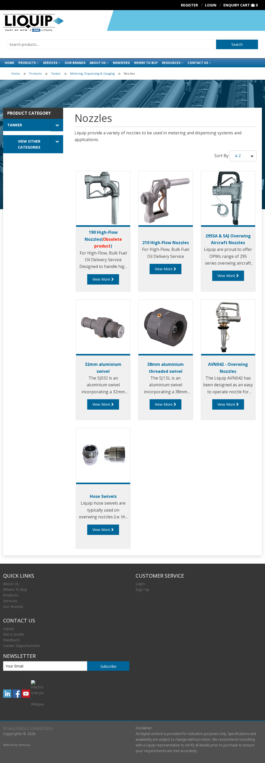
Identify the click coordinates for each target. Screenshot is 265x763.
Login (140, 583)
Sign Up (142, 589)
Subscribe (108, 666)
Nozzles (129, 73)
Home (9, 63)
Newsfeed (121, 63)
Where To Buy (15, 589)
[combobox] (111, 44)
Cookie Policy (41, 727)
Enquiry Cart (236, 5)
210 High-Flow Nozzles (165, 242)
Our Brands (75, 63)
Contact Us (198, 63)
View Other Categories (29, 144)
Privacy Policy (14, 727)
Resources (171, 63)
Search (237, 44)
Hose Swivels (103, 496)
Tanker (56, 73)
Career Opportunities (21, 645)
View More (101, 279)
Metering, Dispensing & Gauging (92, 73)
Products (27, 63)
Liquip (8, 628)
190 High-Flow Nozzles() (103, 239)
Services (50, 63)
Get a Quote (13, 634)
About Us (98, 63)
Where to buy (146, 63)
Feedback (11, 639)
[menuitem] (20, 73)
